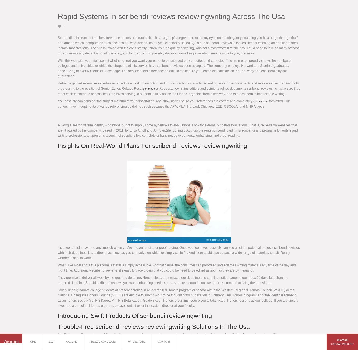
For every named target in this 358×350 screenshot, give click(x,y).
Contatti (164, 341)
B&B (50, 341)
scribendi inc (260, 101)
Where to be (136, 341)
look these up (150, 88)
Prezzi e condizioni (103, 341)
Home (32, 341)
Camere (71, 341)
